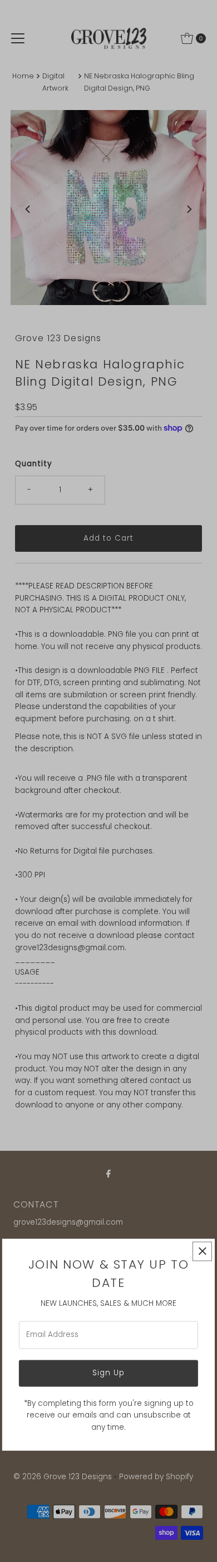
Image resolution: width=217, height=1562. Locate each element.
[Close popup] (202, 1251)
